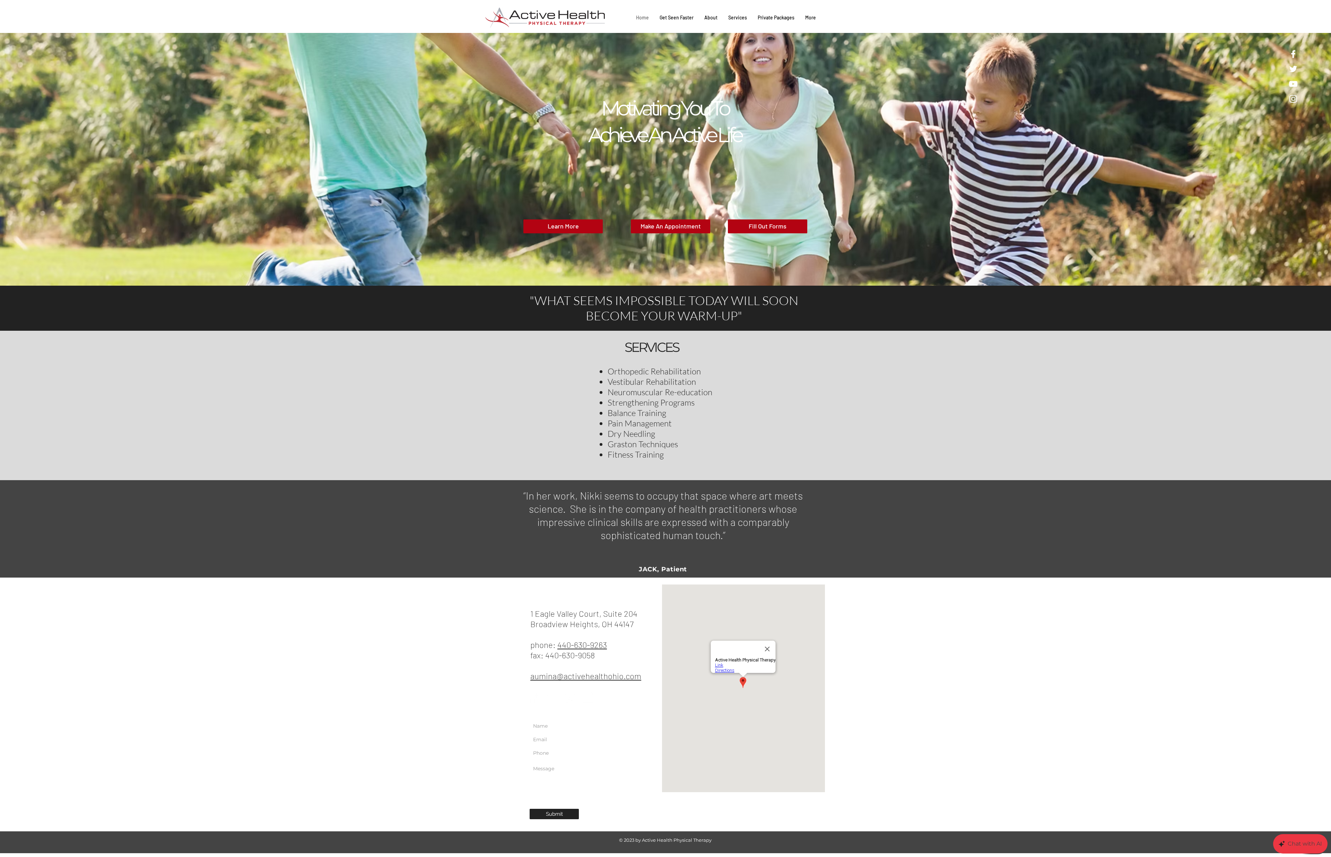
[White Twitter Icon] (1293, 69)
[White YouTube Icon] (1293, 84)
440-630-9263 (582, 645)
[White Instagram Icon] (1293, 99)
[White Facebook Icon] (1293, 54)
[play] (1312, 38)
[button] (665, 159)
